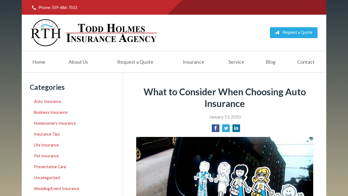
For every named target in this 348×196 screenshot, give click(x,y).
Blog (270, 62)
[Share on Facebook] (215, 129)
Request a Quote (297, 32)
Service (236, 62)
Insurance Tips (47, 134)
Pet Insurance (46, 156)
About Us (78, 62)
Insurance (193, 62)
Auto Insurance (47, 101)
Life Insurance (46, 145)
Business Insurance (51, 112)
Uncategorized (47, 177)
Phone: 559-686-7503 (57, 7)
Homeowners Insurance (55, 123)
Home (38, 62)
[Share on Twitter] (226, 129)
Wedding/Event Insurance (56, 188)
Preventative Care (50, 166)
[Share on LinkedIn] (236, 129)
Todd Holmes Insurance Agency (94, 32)
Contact (306, 62)
